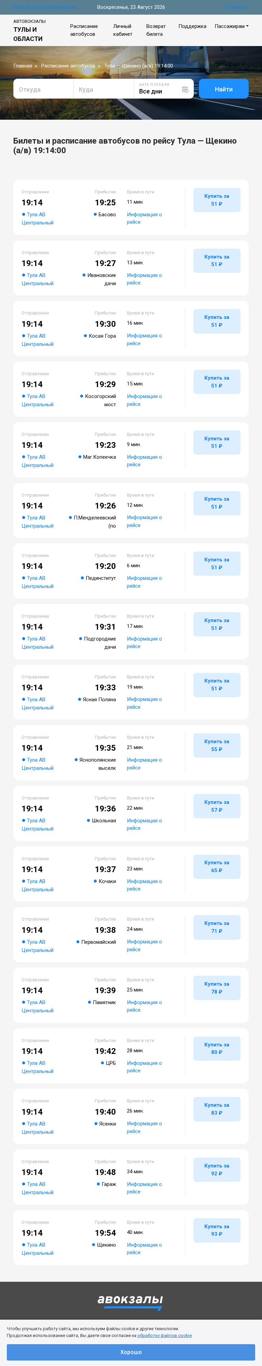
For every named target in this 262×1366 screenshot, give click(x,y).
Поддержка (192, 26)
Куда (86, 89)
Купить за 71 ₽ (216, 927)
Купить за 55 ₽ (216, 745)
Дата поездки (154, 84)
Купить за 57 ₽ (216, 806)
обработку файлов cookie (164, 1335)
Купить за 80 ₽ (216, 1049)
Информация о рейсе (144, 218)
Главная (22, 66)
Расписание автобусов (68, 66)
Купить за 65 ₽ (216, 866)
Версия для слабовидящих (45, 7)
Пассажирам (230, 26)
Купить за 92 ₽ (216, 1170)
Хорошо (131, 1352)
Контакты (237, 7)
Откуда (30, 89)
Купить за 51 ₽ (216, 200)
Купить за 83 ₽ (216, 1109)
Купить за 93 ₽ (216, 1230)
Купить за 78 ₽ (216, 988)
